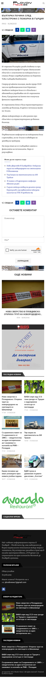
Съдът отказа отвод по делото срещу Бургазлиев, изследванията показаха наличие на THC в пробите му (24, 190)
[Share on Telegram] (28, 30)
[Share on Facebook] (17, 30)
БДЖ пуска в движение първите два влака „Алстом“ (33, 473)
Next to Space (8, 673)
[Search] (43, 3)
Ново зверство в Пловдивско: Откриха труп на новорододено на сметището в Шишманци (24, 168)
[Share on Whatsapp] (22, 30)
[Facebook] (3, 589)
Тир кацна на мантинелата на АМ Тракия (33, 435)
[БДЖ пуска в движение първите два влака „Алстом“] (34, 461)
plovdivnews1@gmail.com (15, 582)
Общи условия (8, 571)
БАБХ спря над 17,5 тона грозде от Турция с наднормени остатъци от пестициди (34, 402)
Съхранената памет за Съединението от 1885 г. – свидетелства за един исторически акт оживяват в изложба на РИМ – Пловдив (12, 440)
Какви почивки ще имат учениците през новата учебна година (11, 473)
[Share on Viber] (33, 30)
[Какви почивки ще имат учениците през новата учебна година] (12, 461)
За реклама (7, 575)
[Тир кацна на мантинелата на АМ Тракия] (34, 422)
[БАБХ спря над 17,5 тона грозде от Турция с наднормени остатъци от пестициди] (34, 386)
